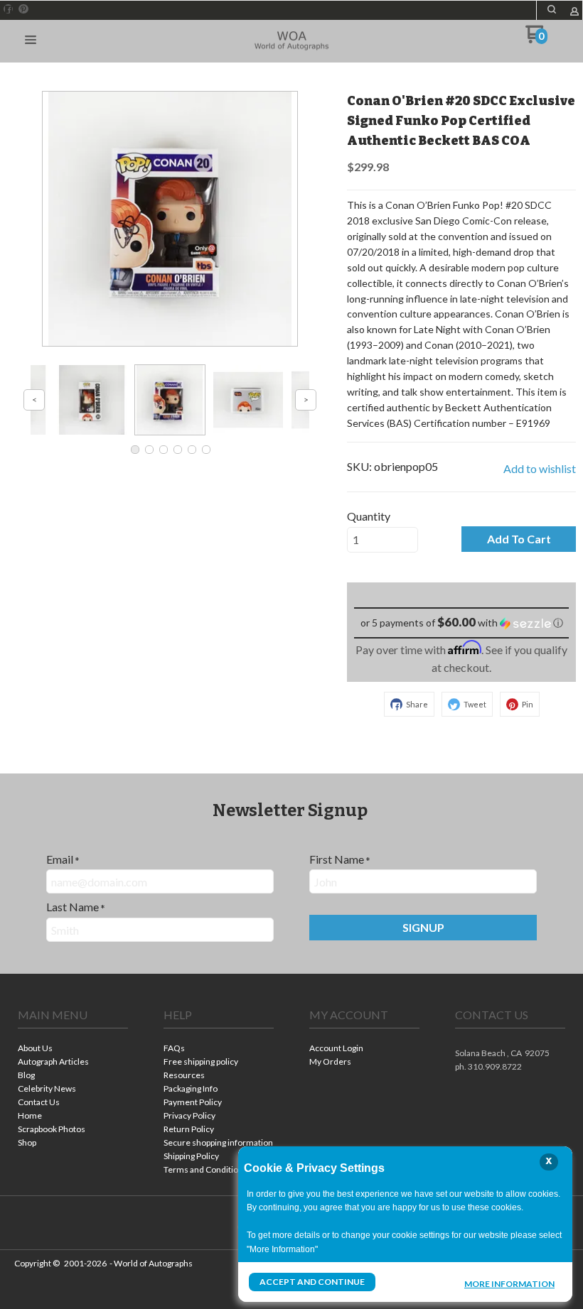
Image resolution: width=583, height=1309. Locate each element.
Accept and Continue (312, 1281)
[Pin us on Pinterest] (23, 9)
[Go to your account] (574, 12)
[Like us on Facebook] (8, 9)
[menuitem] (73, 1049)
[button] (552, 9)
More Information (509, 1283)
